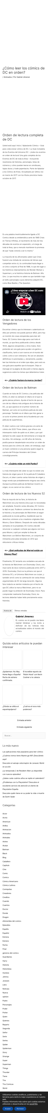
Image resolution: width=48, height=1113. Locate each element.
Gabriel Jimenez (25, 616)
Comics (6, 877)
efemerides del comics (12, 921)
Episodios (6, 925)
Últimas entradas (20, 611)
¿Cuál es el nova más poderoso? (32, 707)
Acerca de (7, 611)
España (6, 929)
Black (5, 853)
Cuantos (6, 905)
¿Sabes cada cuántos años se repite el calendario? (23, 778)
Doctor (5, 909)
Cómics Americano (10, 881)
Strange (6, 1056)
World (5, 1088)
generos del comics (11, 953)
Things (5, 1068)
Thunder (6, 1072)
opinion (5, 997)
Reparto (6, 1025)
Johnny (6, 977)
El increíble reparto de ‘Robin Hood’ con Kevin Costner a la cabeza (32, 674)
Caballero (6, 861)
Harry (5, 961)
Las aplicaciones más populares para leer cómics (23, 752)
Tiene (5, 1076)
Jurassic (6, 981)
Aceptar (8, 1109)
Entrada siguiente (24, 727)
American (6, 822)
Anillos (5, 826)
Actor (5, 814)
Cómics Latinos (9, 885)
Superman (7, 1064)
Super (5, 1060)
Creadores (7, 893)
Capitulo (6, 865)
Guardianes (7, 957)
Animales (6, 838)
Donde (5, 913)
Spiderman (7, 1048)
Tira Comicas (8, 1084)
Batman (6, 849)
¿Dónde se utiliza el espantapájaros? (11, 707)
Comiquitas (7, 889)
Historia (6, 965)
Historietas (7, 969)
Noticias (6, 989)
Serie (5, 1036)
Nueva (5, 993)
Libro (5, 985)
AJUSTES (34, 1104)
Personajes (7, 1005)
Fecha (5, 945)
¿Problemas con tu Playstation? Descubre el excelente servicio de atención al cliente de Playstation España (21, 785)
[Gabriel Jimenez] (9, 626)
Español (6, 933)
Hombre (6, 973)
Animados (8, 77)
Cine (4, 869)
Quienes (6, 1021)
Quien (5, 1017)
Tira (4, 1080)
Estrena (6, 937)
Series (5, 1040)
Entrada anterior (24, 720)
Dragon (6, 917)
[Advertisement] (24, 107)
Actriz (5, 818)
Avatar (5, 846)
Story (5, 1052)
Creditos (6, 897)
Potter (5, 1013)
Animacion (7, 830)
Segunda (6, 1028)
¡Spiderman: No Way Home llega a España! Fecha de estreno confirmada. (12, 675)
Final (4, 949)
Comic (5, 873)
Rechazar (20, 1109)
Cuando (6, 901)
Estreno (6, 941)
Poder (5, 1009)
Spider (5, 1044)
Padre (5, 1001)
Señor (5, 1032)
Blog (4, 857)
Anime (5, 842)
